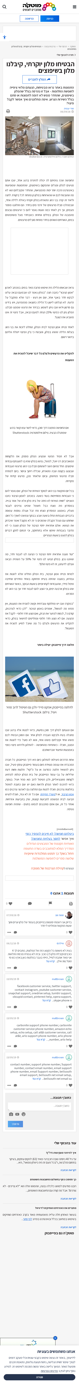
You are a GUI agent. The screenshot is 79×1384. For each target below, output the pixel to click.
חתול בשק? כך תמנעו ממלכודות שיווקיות (49, 853)
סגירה (39, 1377)
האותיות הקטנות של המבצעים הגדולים (50, 843)
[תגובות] (30, 903)
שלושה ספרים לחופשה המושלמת (53, 858)
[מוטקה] (40, 6)
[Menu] (74, 6)
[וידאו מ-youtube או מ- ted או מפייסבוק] (17, 1114)
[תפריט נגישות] (4, 37)
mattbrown (58, 979)
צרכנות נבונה (49, 46)
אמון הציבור (68, 794)
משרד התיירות (47, 794)
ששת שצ (59, 915)
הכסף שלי (63, 46)
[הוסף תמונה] (11, 1113)
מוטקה (73, 46)
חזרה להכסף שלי (65, 55)
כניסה (49, 18)
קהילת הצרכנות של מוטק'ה (47, 868)
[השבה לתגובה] (15, 932)
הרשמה (29, 18)
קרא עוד (50, 961)
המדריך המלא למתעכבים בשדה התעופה (49, 848)
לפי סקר (27, 1219)
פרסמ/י (15, 1124)
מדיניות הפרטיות (49, 1371)
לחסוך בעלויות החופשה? (45, 838)
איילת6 (60, 943)
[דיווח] (50, 903)
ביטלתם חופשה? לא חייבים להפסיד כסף (50, 834)
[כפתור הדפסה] (71, 903)
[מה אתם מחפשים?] (4, 6)
